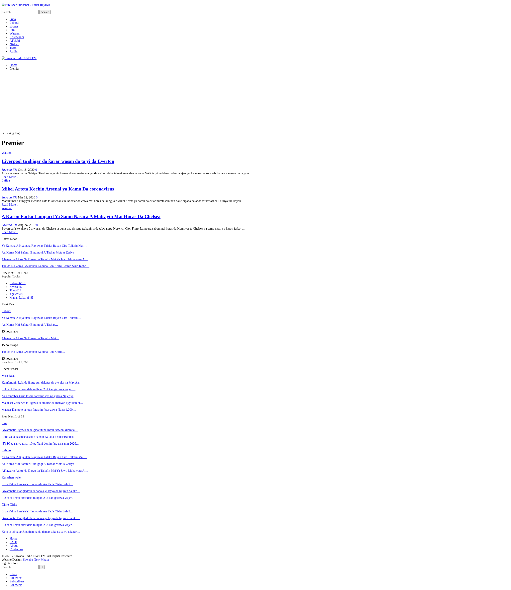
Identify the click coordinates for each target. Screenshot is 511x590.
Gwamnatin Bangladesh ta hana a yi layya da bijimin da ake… (41, 491)
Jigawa (16, 294)
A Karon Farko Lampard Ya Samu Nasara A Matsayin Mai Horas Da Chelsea (81, 216)
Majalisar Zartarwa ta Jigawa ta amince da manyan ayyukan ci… (42, 403)
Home (13, 538)
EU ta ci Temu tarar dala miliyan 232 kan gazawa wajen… (38, 389)
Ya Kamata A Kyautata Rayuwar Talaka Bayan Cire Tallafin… (41, 318)
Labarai (14, 22)
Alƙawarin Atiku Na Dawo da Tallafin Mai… (30, 338)
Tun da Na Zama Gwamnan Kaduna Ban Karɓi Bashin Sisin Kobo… (45, 266)
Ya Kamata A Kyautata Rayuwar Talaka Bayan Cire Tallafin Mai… (44, 245)
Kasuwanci (17, 37)
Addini (14, 51)
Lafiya (6, 180)
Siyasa (14, 26)
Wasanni (15, 33)
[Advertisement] (255, 101)
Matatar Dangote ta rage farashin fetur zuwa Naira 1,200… (39, 409)
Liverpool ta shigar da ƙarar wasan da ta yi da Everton (58, 161)
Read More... (10, 177)
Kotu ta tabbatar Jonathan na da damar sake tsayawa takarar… (41, 531)
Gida (13, 19)
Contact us (16, 549)
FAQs (13, 542)
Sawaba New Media (36, 559)
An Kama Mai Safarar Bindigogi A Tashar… (30, 324)
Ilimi (12, 30)
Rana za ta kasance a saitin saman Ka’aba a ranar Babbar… (39, 436)
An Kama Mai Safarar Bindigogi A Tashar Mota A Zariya (38, 252)
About (14, 545)
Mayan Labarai (22, 297)
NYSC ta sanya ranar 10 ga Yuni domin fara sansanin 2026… (40, 443)
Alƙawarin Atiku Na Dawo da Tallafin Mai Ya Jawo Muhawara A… (45, 259)
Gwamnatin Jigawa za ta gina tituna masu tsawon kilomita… (40, 430)
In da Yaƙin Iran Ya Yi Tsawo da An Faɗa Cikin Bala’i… (37, 484)
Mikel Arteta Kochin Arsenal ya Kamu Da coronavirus (58, 188)
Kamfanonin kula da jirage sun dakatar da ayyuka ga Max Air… (42, 382)
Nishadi (14, 44)
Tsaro (13, 47)
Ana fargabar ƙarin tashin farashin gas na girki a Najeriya (37, 396)
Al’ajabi (15, 40)
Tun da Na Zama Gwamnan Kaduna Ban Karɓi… (33, 351)
